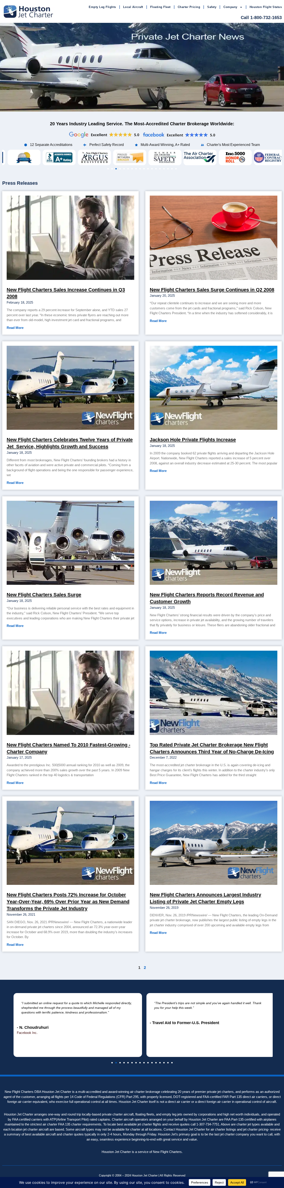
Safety (211, 7)
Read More (15, 328)
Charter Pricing (189, 7)
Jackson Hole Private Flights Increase (193, 439)
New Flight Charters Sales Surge (44, 594)
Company (230, 7)
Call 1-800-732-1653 (261, 17)
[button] (108, 168)
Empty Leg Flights (102, 7)
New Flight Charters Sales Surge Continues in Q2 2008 (212, 290)
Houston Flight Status (266, 7)
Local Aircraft (133, 7)
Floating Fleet (160, 7)
